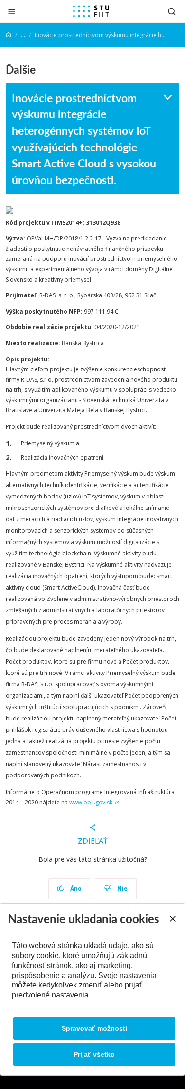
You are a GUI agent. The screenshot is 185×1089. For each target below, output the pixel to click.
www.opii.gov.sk (90, 802)
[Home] (8, 35)
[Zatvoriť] (11, 11)
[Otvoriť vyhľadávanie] (171, 11)
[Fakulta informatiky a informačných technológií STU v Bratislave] (91, 11)
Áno (75, 889)
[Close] (172, 918)
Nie (122, 889)
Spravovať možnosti (94, 1028)
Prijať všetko (94, 1054)
